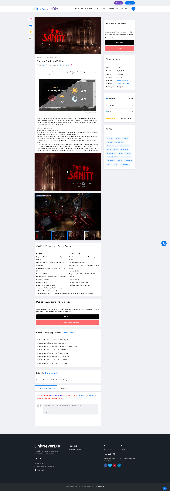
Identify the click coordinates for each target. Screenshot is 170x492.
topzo (70, 459)
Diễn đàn (119, 9)
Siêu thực (128, 153)
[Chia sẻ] (30, 38)
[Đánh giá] (30, 32)
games (46, 57)
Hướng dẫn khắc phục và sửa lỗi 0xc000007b (53, 360)
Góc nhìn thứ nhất (112, 149)
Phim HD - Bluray (108, 9)
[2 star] (48, 412)
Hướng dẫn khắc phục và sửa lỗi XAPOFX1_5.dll (53, 353)
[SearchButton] (133, 9)
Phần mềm (88, 9)
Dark (120, 153)
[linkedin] (119, 465)
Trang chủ (79, 9)
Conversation (125, 164)
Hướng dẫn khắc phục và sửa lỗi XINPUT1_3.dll (53, 340)
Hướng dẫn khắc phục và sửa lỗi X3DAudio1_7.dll (54, 356)
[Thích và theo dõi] (30, 19)
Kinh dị (118, 138)
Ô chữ (115, 164)
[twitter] (110, 465)
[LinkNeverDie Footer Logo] (47, 446)
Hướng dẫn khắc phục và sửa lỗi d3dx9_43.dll (53, 363)
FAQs (127, 9)
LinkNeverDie (100, 486)
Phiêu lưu (110, 138)
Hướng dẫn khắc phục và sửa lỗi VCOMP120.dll (53, 350)
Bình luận (64, 388)
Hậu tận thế (110, 160)
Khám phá (124, 149)
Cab (42, 65)
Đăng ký (118, 3)
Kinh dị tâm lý (111, 153)
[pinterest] (114, 465)
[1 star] (46, 412)
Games (97, 9)
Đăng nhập (130, 3)
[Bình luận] (30, 25)
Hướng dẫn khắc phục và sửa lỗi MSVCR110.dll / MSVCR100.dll (58, 346)
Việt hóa (109, 142)
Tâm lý (119, 160)
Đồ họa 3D (128, 160)
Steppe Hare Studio (123, 80)
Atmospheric (119, 142)
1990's (108, 164)
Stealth (125, 138)
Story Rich (110, 146)
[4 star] (51, 412)
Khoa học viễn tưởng (123, 146)
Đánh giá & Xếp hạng (46, 388)
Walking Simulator (112, 157)
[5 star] (53, 412)
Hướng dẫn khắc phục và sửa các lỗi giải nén (53, 343)
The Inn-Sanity (53, 57)
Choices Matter (126, 157)
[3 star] (49, 412)
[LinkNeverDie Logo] (46, 8)
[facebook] (105, 465)
